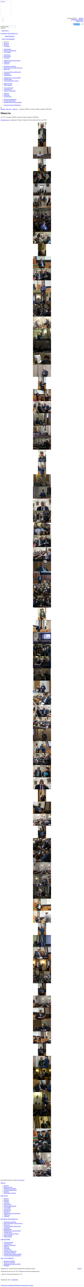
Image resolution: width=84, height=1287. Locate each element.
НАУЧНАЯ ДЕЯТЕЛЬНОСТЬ (9, 33)
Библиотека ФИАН (9, 1261)
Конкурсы (7, 69)
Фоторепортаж (5, 120)
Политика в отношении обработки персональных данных (17, 1285)
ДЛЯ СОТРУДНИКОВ (8, 39)
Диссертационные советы (11, 80)
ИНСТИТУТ (5, 30)
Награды (6, 43)
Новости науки (8, 1187)
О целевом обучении (10, 100)
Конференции (8, 75)
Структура (7, 46)
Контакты (6, 57)
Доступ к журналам (9, 1262)
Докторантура (8, 89)
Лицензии (7, 95)
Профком (6, 1265)
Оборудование (8, 85)
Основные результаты (10, 66)
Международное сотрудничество (13, 67)
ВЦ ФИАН (15, 1279)
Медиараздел (7, 49)
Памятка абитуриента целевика (13, 102)
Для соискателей (8, 88)
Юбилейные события (10, 1193)
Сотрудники (7, 52)
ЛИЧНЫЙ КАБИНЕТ (77, 19)
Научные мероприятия (10, 1190)
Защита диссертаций (10, 90)
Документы (7, 55)
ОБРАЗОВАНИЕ (9, 36)
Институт (9, 109)
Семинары (7, 73)
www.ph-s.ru (21, 1180)
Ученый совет (8, 79)
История (6, 45)
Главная (3, 109)
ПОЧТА (81, 18)
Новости (15, 109)
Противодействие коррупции (12, 60)
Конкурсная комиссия (10, 50)
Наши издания (8, 83)
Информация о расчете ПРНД (12, 78)
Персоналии (7, 56)
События (6, 63)
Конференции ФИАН (10, 1188)
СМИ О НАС (79, 21)
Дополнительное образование (12, 105)
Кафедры (6, 93)
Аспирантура (7, 96)
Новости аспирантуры (10, 99)
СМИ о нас (7, 62)
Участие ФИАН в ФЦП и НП (12, 72)
